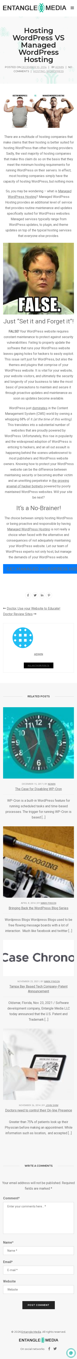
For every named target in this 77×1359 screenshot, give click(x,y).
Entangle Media (31, 1331)
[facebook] (28, 595)
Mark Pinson (48, 903)
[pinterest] (49, 595)
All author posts (38, 665)
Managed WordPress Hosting (28, 529)
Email (8, 1262)
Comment (11, 1198)
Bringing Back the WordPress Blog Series (38, 908)
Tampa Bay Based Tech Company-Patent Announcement (38, 989)
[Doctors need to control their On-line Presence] (38, 1064)
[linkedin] (42, 595)
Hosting (39, 71)
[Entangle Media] (34, 7)
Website (9, 1281)
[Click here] (71, 1353)
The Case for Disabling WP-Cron (38, 789)
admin (59, 67)
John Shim (52, 1105)
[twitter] (35, 595)
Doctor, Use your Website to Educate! (33, 608)
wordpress (55, 71)
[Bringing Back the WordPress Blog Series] (38, 862)
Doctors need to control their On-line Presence (38, 1110)
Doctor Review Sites (18, 614)
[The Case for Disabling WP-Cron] (38, 743)
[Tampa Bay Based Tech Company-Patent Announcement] (38, 958)
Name (8, 1242)
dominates (39, 408)
